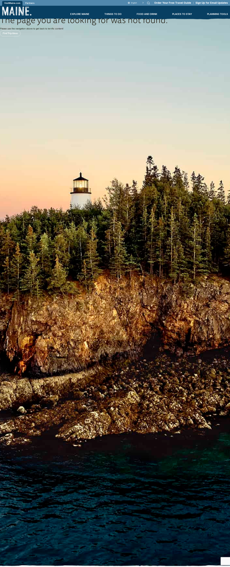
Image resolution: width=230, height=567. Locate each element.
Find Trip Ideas (10, 33)
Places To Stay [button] (182, 14)
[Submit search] (148, 3)
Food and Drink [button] (147, 14)
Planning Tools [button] (217, 14)
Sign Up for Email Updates (212, 2)
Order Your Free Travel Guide (172, 2)
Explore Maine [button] (79, 14)
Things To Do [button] (113, 14)
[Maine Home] (16, 11)
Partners (29, 3)
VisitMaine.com (12, 3)
